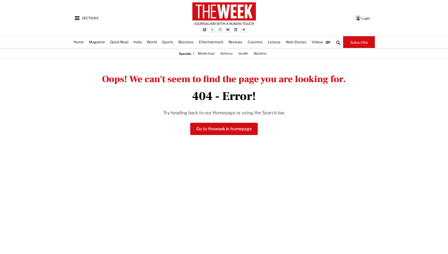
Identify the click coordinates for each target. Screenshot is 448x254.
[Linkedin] (235, 29)
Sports (167, 41)
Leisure (274, 41)
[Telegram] (243, 29)
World (152, 41)
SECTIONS (90, 18)
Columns (255, 41)
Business (186, 41)
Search (338, 42)
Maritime (260, 53)
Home (79, 41)
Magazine (97, 41)
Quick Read (119, 41)
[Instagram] (220, 29)
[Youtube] (228, 29)
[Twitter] (212, 29)
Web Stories (296, 41)
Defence (226, 53)
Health (243, 53)
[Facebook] (204, 29)
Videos (317, 41)
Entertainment (211, 41)
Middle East (206, 53)
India (138, 41)
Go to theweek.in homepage (224, 128)
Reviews (235, 41)
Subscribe (359, 42)
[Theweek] (224, 11)
